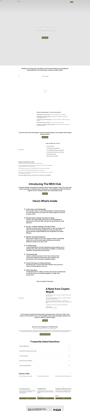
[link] (27, 387)
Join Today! (45, 320)
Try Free (45, 398)
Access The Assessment (45, 334)
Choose (64, 398)
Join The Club (45, 37)
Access (27, 398)
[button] (45, 91)
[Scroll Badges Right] (70, 373)
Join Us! (45, 193)
